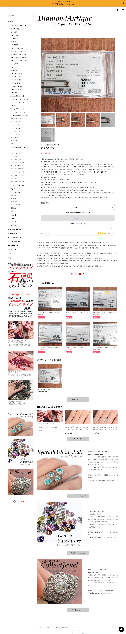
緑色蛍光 (13, 208)
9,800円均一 (14, 32)
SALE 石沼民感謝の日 (15, 241)
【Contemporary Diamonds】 (19, 115)
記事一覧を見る (78, 439)
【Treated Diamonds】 (16, 182)
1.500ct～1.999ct (16, 89)
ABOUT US (12, 249)
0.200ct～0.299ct (16, 73)
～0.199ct (14, 70)
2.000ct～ (14, 92)
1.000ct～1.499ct (16, 86)
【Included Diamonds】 (17, 185)
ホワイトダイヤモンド (17, 172)
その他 (13, 105)
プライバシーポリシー (44, 627)
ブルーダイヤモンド (17, 178)
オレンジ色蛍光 (15, 205)
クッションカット (16, 141)
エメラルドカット (16, 134)
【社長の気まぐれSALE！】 (17, 25)
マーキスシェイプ (16, 128)
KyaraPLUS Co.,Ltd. (77, 496)
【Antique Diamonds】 (16, 96)
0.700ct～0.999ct (16, 83)
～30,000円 (14, 45)
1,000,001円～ (15, 64)
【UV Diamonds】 (15, 192)
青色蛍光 (13, 195)
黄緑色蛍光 (14, 202)
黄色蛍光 (13, 198)
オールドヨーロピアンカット (19, 99)
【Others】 (13, 215)
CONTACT (12, 254)
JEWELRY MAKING (15, 229)
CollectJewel (77, 610)
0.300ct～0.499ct (16, 77)
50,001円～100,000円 (18, 51)
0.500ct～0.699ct (16, 80)
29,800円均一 (15, 38)
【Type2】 (12, 189)
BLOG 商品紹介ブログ (15, 237)
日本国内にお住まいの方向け (77, 223)
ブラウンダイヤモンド (17, 159)
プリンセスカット (16, 137)
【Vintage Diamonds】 (16, 109)
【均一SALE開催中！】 (16, 29)
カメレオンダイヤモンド (18, 175)
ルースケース (15, 222)
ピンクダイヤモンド (17, 169)
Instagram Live (13, 245)
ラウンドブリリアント (17, 119)
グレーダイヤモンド (17, 166)
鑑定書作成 (45, 203)
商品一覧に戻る (77, 399)
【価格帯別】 (13, 42)
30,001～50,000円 (17, 48)
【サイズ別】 (13, 67)
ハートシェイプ (15, 131)
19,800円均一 (15, 35)
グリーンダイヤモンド (17, 156)
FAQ (9, 258)
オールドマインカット (17, 102)
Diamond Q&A (13, 233)
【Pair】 (12, 211)
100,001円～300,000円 (18, 54)
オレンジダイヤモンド (17, 162)
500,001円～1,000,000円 (19, 61)
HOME (10, 21)
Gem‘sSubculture (77, 553)
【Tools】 (12, 218)
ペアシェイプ (15, 125)
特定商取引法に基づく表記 (60, 627)
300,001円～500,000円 (18, 57)
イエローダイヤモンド (17, 153)
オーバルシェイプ (16, 122)
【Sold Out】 (13, 225)
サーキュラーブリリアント (19, 112)
